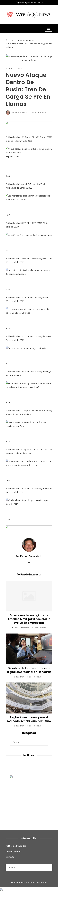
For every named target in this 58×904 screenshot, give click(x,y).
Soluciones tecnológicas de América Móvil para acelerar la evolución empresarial (29, 619)
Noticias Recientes (14, 68)
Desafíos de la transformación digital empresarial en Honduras (29, 670)
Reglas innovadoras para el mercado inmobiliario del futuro (29, 719)
